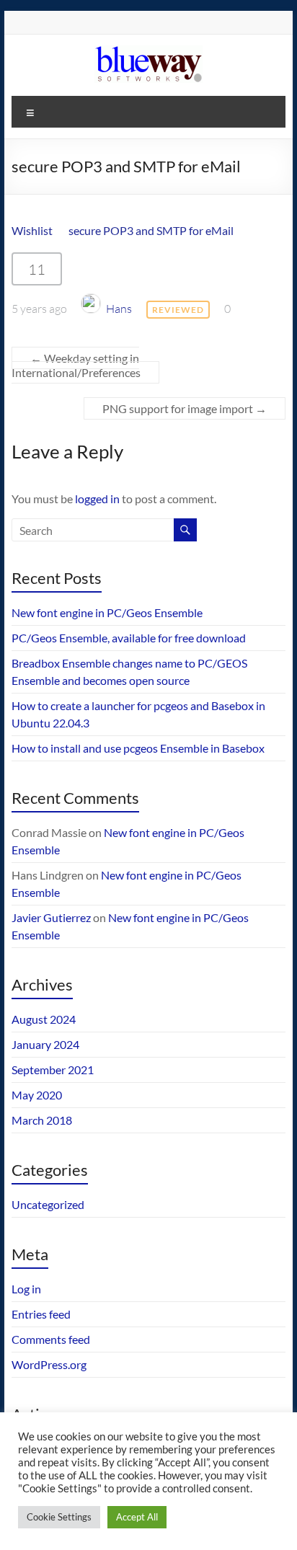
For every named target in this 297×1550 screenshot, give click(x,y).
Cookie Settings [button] (59, 1517)
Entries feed (41, 1314)
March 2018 (42, 1120)
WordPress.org (49, 1364)
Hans (119, 308)
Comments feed (51, 1339)
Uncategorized (48, 1204)
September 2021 (53, 1069)
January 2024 (45, 1044)
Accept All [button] (137, 1517)
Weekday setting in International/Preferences (76, 365)
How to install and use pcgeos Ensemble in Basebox (138, 748)
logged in (97, 498)
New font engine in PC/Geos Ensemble (107, 612)
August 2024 (44, 1019)
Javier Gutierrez (51, 917)
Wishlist (32, 230)
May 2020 (37, 1095)
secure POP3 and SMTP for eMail (151, 230)
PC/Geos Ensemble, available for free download (129, 638)
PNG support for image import (184, 408)
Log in (26, 1289)
